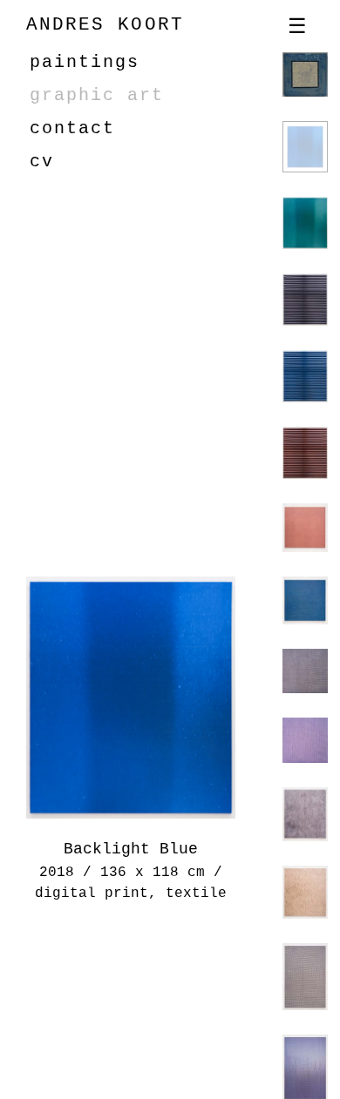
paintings (84, 62)
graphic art (97, 95)
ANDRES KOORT (105, 25)
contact (72, 128)
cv (42, 162)
